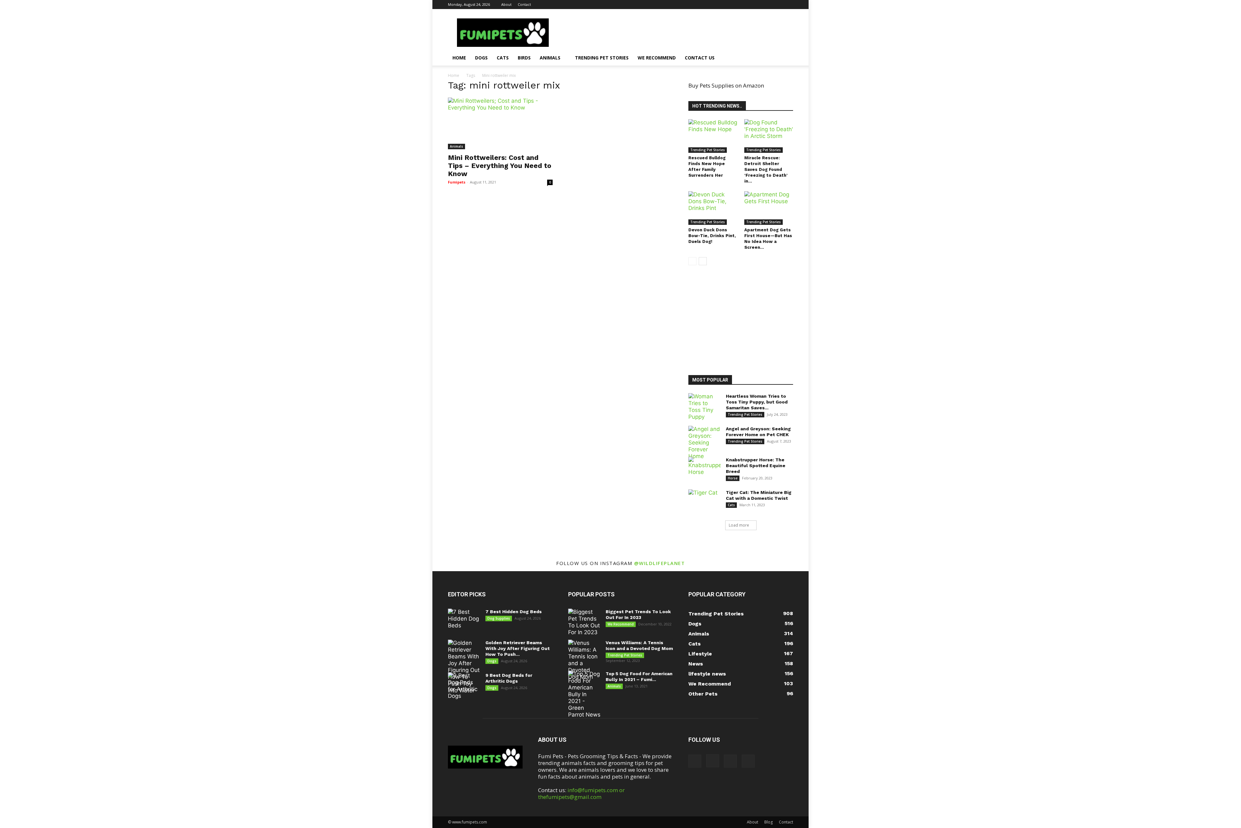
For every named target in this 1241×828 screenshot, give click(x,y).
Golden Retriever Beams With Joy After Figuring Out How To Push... (517, 648)
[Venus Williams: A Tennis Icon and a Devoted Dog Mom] (584, 660)
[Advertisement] (744, 321)
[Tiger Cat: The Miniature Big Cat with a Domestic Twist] (704, 500)
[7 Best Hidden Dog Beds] (464, 620)
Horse (732, 478)
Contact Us (700, 58)
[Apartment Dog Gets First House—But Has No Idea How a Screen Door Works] (768, 208)
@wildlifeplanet (659, 563)
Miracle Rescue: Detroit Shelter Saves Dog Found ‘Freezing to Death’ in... (766, 169)
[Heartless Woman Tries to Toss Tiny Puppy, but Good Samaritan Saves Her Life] (704, 406)
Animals (550, 58)
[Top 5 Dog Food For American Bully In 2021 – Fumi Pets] (584, 694)
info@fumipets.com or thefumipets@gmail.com (581, 793)
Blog (768, 822)
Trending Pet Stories (602, 58)
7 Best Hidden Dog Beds (513, 611)
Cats (503, 58)
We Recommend (657, 58)
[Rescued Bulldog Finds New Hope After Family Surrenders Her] (712, 136)
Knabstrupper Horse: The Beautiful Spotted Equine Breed (755, 465)
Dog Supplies (498, 618)
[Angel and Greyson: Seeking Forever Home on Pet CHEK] (704, 443)
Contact (524, 4)
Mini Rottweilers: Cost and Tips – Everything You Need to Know (499, 165)
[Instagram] (767, 4)
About (506, 4)
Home (459, 58)
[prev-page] (692, 261)
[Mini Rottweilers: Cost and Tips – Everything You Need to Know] (500, 123)
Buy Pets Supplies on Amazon (726, 85)
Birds (524, 58)
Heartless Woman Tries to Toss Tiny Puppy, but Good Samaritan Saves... (757, 401)
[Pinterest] (777, 4)
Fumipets (456, 182)
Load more (739, 525)
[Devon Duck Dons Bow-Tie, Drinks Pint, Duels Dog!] (712, 208)
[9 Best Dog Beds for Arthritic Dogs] (464, 685)
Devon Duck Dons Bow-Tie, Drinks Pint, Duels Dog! (712, 235)
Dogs (481, 58)
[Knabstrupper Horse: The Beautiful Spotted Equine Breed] (704, 468)
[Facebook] (756, 4)
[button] (785, 58)
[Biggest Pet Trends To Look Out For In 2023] (584, 622)
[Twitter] (788, 4)
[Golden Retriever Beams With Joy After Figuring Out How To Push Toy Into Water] (464, 667)
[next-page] (703, 261)
